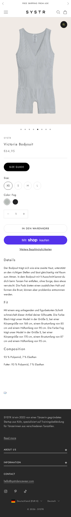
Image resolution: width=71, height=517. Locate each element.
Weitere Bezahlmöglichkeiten (36, 249)
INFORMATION (12, 462)
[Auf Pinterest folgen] (15, 491)
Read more (10, 438)
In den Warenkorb (35, 228)
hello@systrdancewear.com (19, 481)
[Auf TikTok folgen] (25, 491)
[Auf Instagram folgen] (6, 491)
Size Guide (16, 167)
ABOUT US (10, 449)
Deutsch (52, 501)
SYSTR (7, 138)
